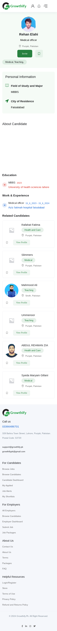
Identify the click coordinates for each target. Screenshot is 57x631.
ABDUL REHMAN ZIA (34, 345)
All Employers (8, 510)
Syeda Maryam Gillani (34, 375)
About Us (6, 552)
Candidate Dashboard (12, 480)
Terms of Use (8, 593)
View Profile (21, 242)
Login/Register (9, 582)
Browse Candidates (11, 474)
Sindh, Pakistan (32, 295)
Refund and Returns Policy (15, 605)
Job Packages (9, 532)
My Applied (7, 485)
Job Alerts (7, 491)
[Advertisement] (28, 149)
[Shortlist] (39, 53)
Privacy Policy (9, 599)
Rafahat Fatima (30, 224)
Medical (9, 62)
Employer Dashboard (12, 521)
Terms (5, 557)
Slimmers (27, 254)
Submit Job (7, 527)
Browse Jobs (8, 469)
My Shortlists (8, 496)
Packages (7, 563)
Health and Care (32, 230)
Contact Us (7, 546)
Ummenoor (28, 315)
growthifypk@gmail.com (13, 451)
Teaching (18, 62)
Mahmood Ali (29, 285)
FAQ (4, 568)
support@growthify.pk (12, 447)
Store (4, 588)
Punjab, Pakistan (30, 46)
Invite (25, 53)
